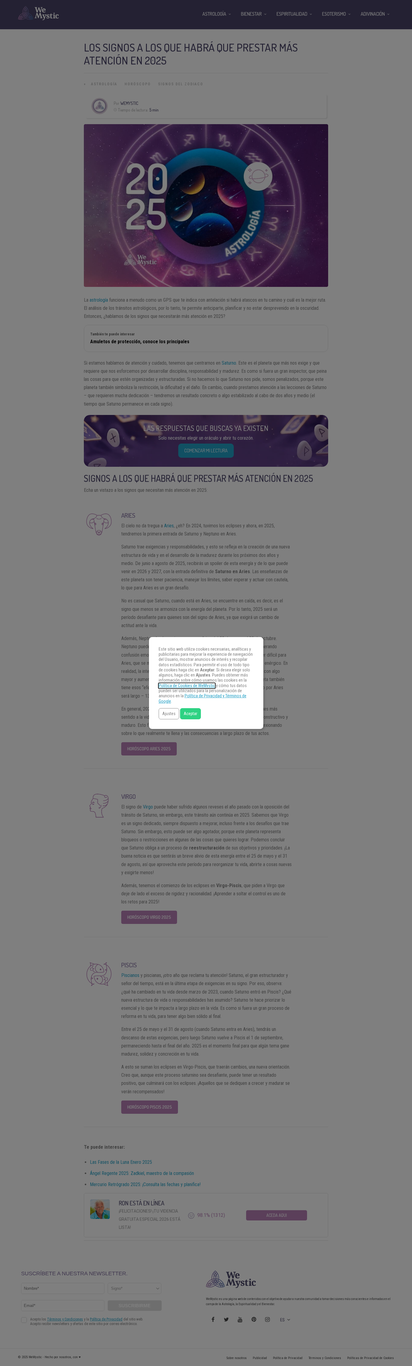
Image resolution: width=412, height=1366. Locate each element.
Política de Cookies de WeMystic (187, 685)
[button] (169, 713)
